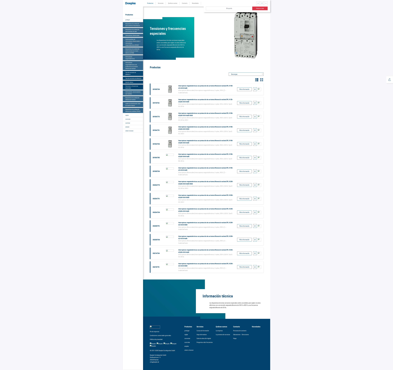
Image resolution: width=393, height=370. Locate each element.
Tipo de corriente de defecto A (130, 73)
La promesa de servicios (223, 334)
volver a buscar (129, 131)
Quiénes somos (221, 327)
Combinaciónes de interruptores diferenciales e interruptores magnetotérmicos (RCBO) (132, 42)
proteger (127, 20)
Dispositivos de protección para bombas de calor (132, 30)
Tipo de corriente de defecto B (133, 78)
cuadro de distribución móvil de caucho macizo (132, 104)
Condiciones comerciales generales (160, 335)
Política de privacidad (156, 339)
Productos (188, 327)
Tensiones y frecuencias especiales (131, 87)
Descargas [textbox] (234, 74)
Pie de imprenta (154, 332)
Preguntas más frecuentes (205, 342)
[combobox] (246, 74)
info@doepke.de (154, 362)
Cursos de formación (203, 331)
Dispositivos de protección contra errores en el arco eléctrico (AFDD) (132, 51)
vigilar (127, 115)
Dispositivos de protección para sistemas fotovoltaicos (132, 24)
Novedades (256, 327)
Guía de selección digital (204, 338)
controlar (127, 123)
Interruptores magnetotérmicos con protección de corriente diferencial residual (131, 65)
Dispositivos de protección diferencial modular (132, 98)
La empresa (219, 331)
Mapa (234, 338)
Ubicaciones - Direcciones (241, 334)
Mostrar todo (260, 8)
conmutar (127, 119)
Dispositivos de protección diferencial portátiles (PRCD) (132, 110)
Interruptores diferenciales (132, 35)
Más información (244, 89)
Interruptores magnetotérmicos (130, 57)
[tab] (256, 79)
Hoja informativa (202, 334)
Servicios (200, 327)
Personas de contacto (239, 331)
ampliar (127, 127)
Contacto (236, 327)
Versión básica (129, 82)
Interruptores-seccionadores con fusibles (133, 93)
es (266, 3)
